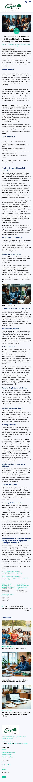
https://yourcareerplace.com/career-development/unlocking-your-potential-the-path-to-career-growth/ (15, 578)
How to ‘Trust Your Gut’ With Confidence (14, 649)
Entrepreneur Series (21, 736)
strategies (16, 46)
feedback (27, 44)
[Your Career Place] (13, 9)
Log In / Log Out (5, 767)
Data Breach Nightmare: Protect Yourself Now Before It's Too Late (15, 609)
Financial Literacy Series (7, 738)
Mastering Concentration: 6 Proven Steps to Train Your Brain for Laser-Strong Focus (15, 680)
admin (4, 44)
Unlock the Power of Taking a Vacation (14, 606)
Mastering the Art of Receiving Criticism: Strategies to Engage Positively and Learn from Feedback (16, 39)
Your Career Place (7, 741)
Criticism (23, 44)
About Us (4, 769)
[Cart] (26, 2)
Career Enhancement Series (8, 736)
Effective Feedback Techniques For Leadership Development (8, 585)
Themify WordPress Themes (20, 743)
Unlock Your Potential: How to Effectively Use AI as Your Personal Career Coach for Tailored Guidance (16, 714)
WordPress (10, 743)
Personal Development (13, 44)
